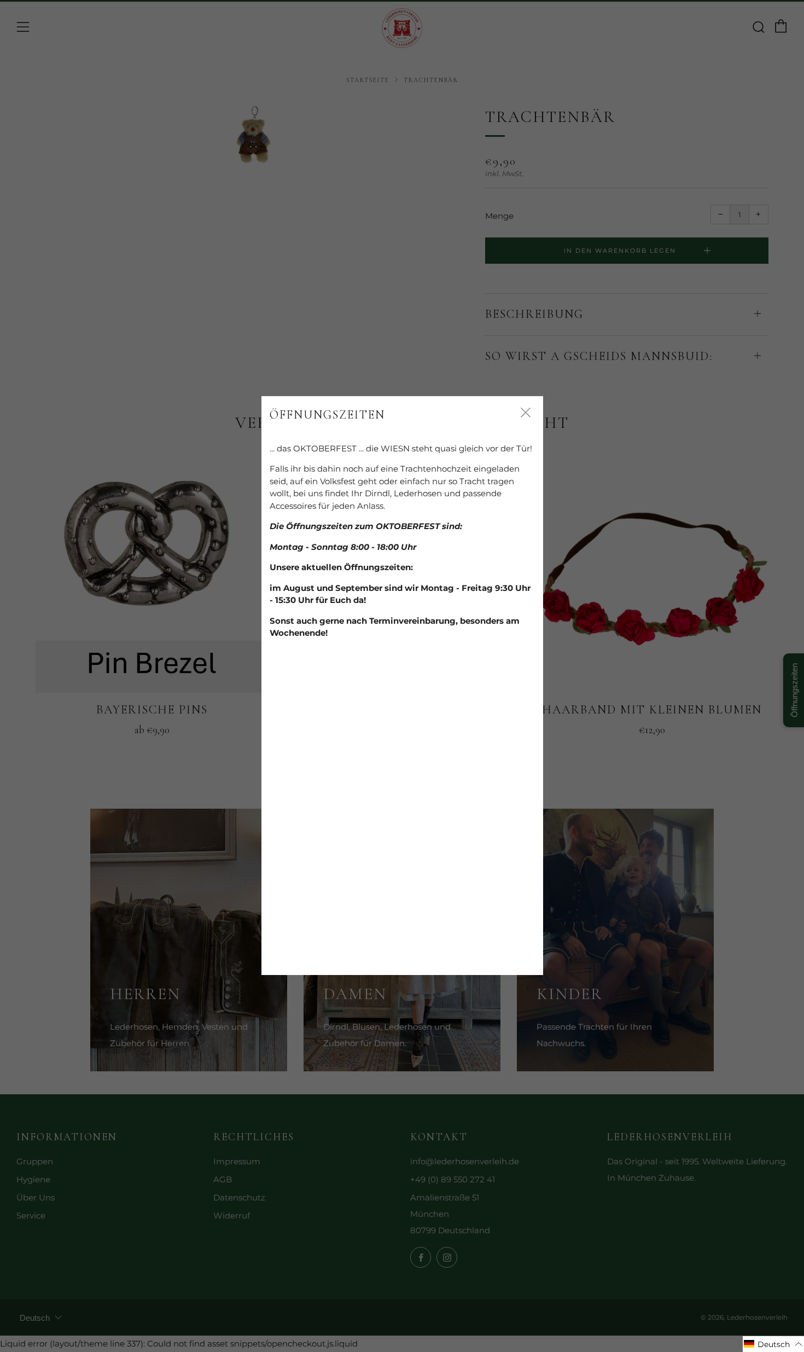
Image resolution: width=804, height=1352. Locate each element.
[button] (773, 1344)
